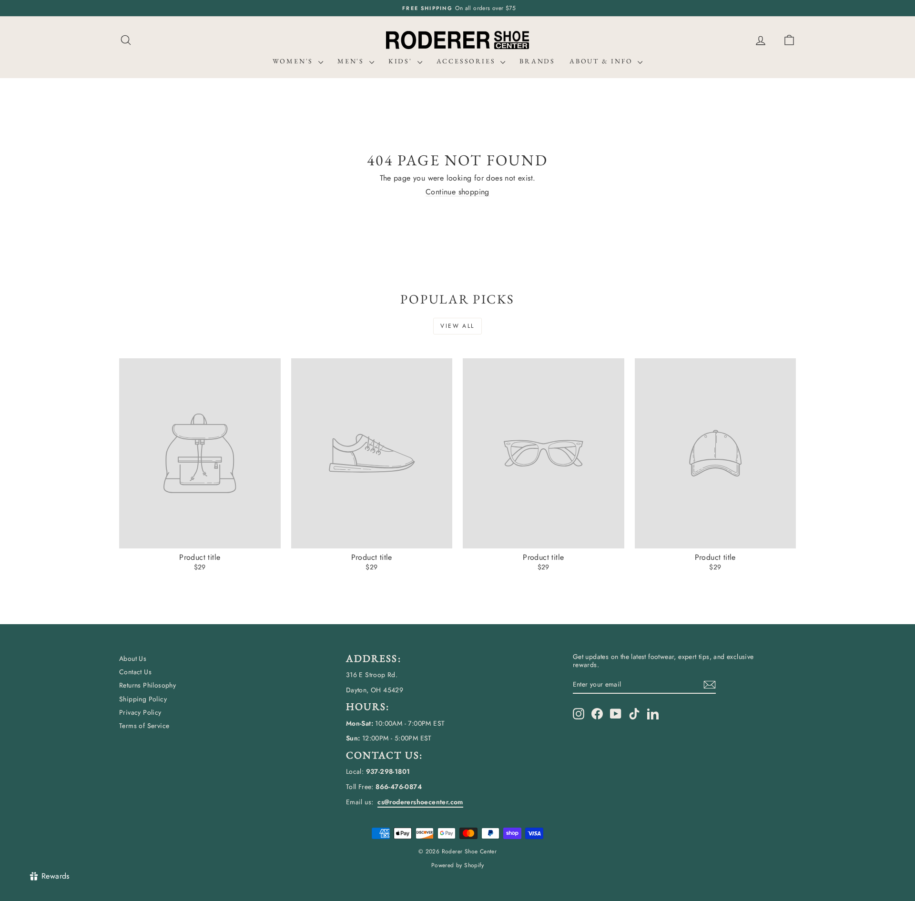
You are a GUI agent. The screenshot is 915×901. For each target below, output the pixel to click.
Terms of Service (144, 725)
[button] (789, 40)
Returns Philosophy (147, 685)
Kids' (401, 61)
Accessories (467, 61)
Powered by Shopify (457, 865)
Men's (352, 61)
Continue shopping (457, 191)
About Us (132, 658)
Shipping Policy (143, 699)
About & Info (602, 61)
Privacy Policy (140, 712)
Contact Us (135, 672)
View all (457, 326)
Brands (537, 61)
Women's (294, 61)
